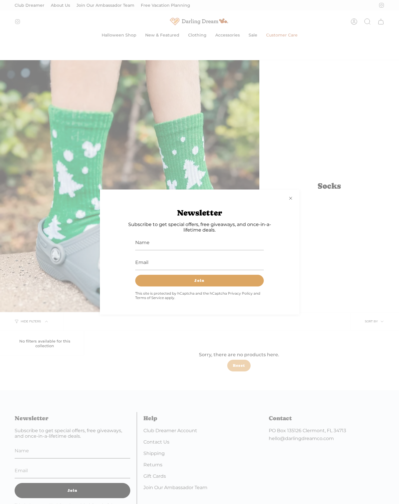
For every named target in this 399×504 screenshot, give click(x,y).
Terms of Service (149, 298)
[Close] (291, 198)
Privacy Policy (240, 293)
